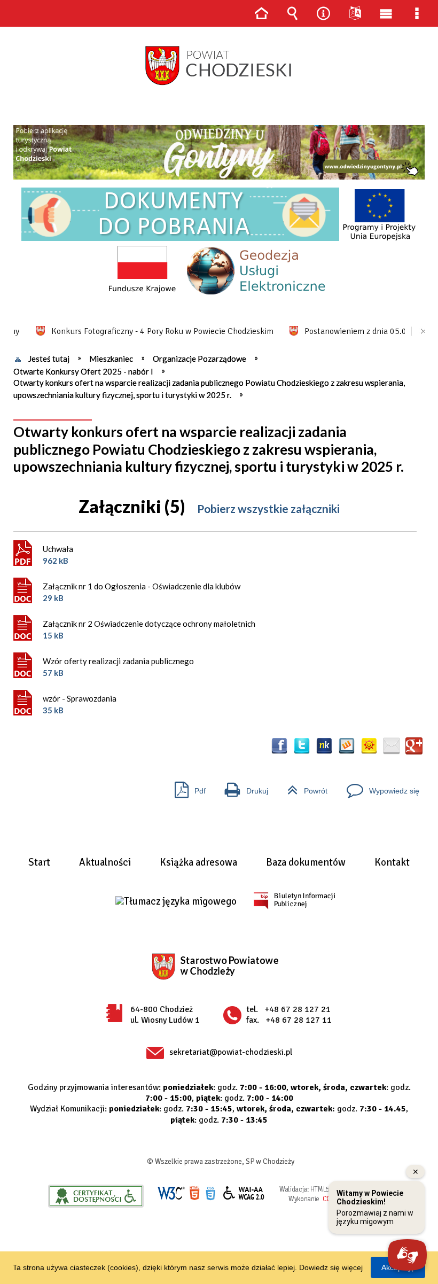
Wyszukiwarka (292, 13)
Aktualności (105, 863)
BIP (294, 900)
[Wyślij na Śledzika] (324, 745)
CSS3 (210, 1193)
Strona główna (261, 13)
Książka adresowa (198, 863)
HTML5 (194, 1193)
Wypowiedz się (378, 787)
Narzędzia (324, 13)
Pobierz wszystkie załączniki (268, 508)
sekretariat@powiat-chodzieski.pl (230, 1052)
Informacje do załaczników (410, 509)
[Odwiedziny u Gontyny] (219, 152)
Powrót (303, 787)
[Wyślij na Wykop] (346, 745)
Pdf (186, 787)
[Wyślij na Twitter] (301, 745)
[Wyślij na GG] (369, 745)
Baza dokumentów (306, 863)
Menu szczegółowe (417, 13)
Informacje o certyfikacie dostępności (96, 1196)
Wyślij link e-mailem (391, 745)
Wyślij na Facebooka (279, 745)
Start (39, 863)
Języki (355, 13)
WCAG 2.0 (244, 1193)
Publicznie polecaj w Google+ (414, 745)
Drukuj (242, 787)
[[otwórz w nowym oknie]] (219, 152)
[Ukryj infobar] (419, 331)
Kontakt (392, 863)
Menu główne (386, 13)
